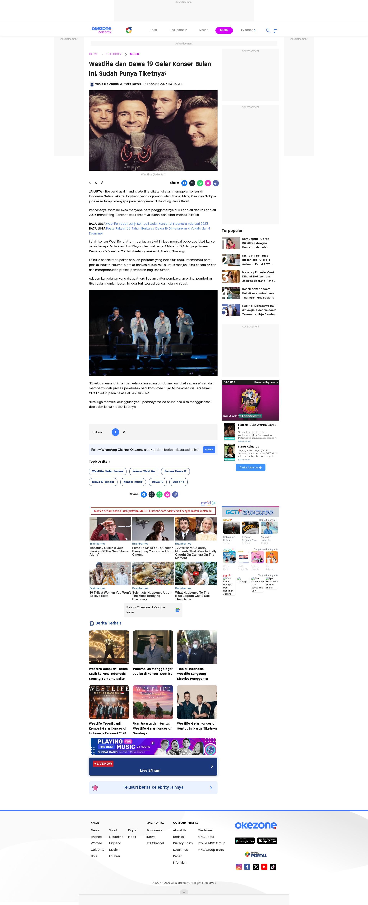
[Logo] (129, 30)
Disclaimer (205, 830)
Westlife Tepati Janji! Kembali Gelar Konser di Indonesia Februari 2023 (157, 223)
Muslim (114, 849)
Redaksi (178, 837)
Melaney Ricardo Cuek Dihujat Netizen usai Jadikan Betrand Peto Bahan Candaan (258, 277)
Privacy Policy (183, 843)
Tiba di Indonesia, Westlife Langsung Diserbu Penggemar (192, 674)
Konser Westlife (144, 471)
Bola (94, 856)
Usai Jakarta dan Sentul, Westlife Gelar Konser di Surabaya (152, 728)
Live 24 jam (150, 770)
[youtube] (264, 867)
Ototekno (116, 837)
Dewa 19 (157, 482)
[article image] (231, 243)
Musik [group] (224, 30)
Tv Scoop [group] (248, 30)
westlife (178, 482)
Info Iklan (179, 862)
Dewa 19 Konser (103, 482)
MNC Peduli (206, 837)
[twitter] (256, 867)
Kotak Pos (180, 849)
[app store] (267, 840)
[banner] (153, 753)
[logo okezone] (256, 825)
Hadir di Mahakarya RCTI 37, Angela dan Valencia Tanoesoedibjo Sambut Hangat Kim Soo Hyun (259, 311)
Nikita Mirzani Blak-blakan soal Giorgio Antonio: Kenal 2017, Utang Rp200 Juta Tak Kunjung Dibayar (258, 260)
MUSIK (134, 54)
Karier (177, 856)
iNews (150, 837)
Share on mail (208, 183)
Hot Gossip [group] (178, 30)
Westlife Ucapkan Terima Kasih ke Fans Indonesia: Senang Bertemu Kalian (108, 674)
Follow (209, 449)
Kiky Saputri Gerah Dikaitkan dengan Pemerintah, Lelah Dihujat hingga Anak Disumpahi (256, 244)
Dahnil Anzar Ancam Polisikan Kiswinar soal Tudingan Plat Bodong (258, 293)
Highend (115, 843)
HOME (93, 54)
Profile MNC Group (211, 843)
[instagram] (239, 867)
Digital (132, 830)
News (95, 830)
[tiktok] (273, 867)
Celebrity (97, 849)
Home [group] (153, 30)
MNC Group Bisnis (211, 849)
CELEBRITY (113, 54)
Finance (96, 837)
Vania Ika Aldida (107, 84)
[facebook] (247, 867)
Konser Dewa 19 (175, 471)
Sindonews (154, 830)
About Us (179, 830)
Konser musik (133, 482)
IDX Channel (155, 843)
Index (132, 837)
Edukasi (114, 856)
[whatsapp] (200, 183)
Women (96, 843)
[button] (255, 30)
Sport (113, 830)
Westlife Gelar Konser (107, 471)
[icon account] (92, 84)
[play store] (245, 840)
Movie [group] (203, 30)
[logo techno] (101, 30)
